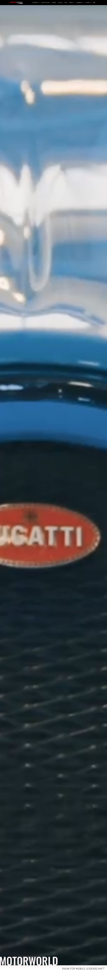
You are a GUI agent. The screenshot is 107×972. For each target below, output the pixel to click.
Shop (66, 2)
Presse (71, 2)
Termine (54, 2)
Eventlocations (45, 2)
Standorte (35, 2)
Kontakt (88, 2)
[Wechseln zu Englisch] (94, 2)
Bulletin (60, 2)
